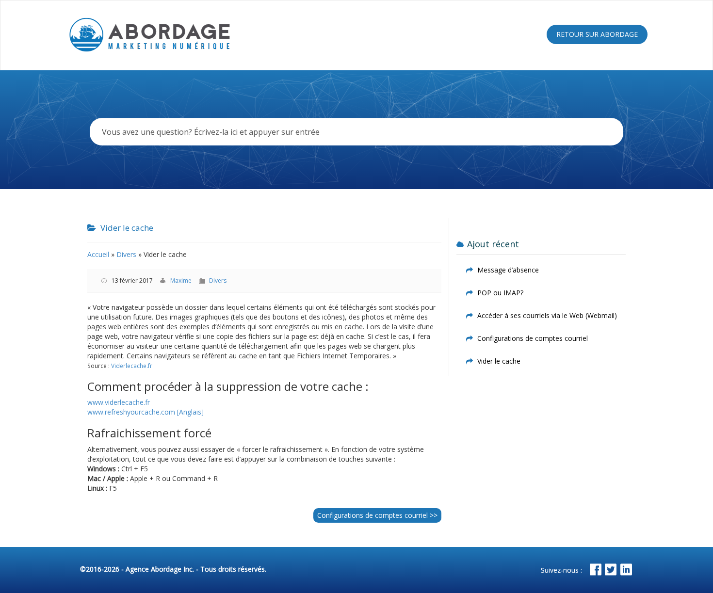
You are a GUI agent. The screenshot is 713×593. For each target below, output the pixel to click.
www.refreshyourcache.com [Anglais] (145, 412)
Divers (126, 254)
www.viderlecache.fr (118, 402)
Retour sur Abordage (597, 34)
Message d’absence (508, 269)
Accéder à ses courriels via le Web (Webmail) (547, 315)
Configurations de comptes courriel (377, 515)
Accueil (98, 254)
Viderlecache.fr (131, 365)
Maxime (181, 280)
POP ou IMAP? (500, 292)
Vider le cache (498, 361)
